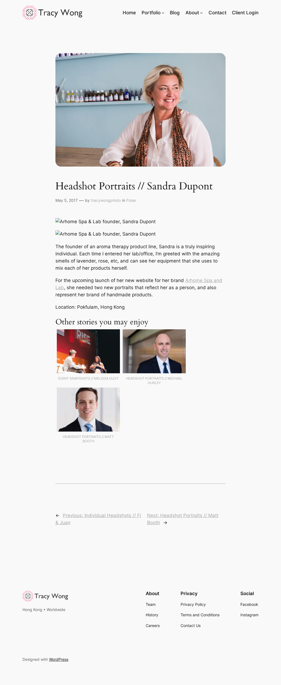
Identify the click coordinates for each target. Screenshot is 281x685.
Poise (131, 200)
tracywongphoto (106, 200)
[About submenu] (201, 12)
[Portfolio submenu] (163, 12)
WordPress (58, 659)
